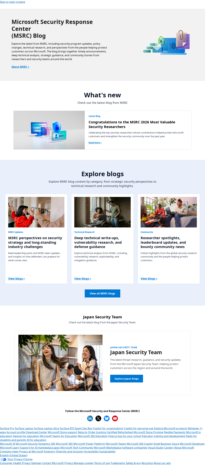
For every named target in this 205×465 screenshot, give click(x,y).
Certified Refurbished (120, 432)
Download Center (36, 432)
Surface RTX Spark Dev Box (76, 428)
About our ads (162, 463)
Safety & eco (133, 463)
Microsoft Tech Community (76, 447)
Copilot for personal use (138, 428)
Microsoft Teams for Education (58, 436)
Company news (9, 451)
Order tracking (97, 432)
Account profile (16, 432)
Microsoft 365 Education (93, 436)
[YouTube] (115, 418)
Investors (49, 451)
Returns (82, 432)
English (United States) (13, 455)
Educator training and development (163, 436)
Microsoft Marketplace (108, 447)
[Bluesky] (107, 418)
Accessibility (91, 451)
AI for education (36, 440)
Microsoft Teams (116, 444)
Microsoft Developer (192, 444)
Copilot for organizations (108, 428)
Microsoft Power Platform (89, 444)
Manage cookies (84, 463)
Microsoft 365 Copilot (140, 444)
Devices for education (26, 436)
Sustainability (107, 451)
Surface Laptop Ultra (46, 428)
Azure (175, 444)
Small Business (162, 444)
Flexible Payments (174, 432)
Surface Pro (7, 428)
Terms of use (102, 463)
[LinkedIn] (90, 418)
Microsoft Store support (62, 432)
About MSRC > (20, 67)
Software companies (134, 447)
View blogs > (16, 278)
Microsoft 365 (64, 444)
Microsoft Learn (9, 447)
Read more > (95, 142)
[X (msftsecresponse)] (98, 418)
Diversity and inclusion (69, 451)
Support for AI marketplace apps (40, 447)
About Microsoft (184, 447)
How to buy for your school (124, 436)
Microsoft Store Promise (148, 432)
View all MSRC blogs (102, 293)
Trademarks (118, 463)
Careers (169, 447)
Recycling (147, 463)
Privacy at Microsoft (31, 451)
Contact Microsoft (53, 463)
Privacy (69, 463)
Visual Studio (156, 447)
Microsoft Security (27, 444)
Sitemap (36, 463)
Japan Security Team (123, 347)
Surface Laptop (24, 428)
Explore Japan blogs (127, 378)
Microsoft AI (7, 444)
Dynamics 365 (46, 444)
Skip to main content (12, 2)
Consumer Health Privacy (15, 463)
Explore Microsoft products (170, 428)
